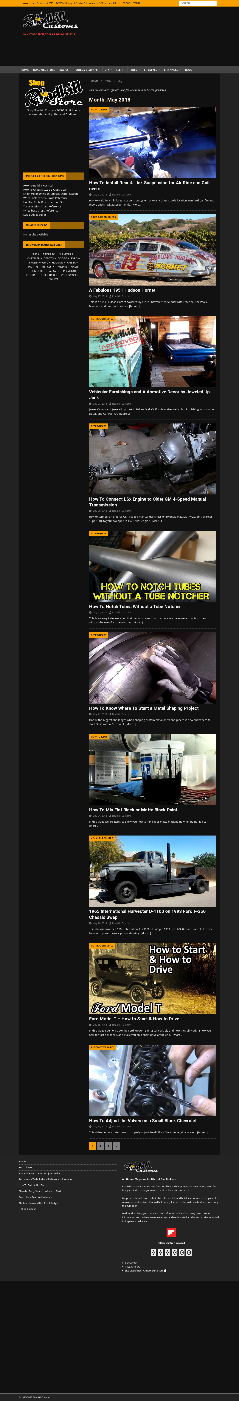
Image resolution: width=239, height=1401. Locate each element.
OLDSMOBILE (35, 271)
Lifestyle (150, 70)
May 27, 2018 (99, 296)
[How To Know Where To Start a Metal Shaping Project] (152, 668)
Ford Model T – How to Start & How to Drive (134, 1018)
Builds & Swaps (86, 70)
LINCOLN (32, 267)
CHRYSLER (33, 258)
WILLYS (53, 279)
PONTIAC (31, 275)
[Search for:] (198, 3)
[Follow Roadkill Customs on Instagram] (160, 1254)
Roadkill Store (44, 70)
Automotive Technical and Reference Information (46, 1179)
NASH (74, 267)
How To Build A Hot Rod (32, 1185)
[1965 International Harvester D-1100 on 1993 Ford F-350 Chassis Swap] (152, 871)
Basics (64, 70)
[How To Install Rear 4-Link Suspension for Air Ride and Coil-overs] (152, 142)
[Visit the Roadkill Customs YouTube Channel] (189, 1254)
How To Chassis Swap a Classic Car (45, 189)
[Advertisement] (152, 36)
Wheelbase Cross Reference (40, 210)
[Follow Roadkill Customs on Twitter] (181, 1254)
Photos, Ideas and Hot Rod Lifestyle (38, 1203)
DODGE (62, 258)
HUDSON (57, 262)
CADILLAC (49, 254)
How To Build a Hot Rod (38, 185)
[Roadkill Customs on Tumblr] (174, 1254)
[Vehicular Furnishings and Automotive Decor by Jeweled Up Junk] (152, 351)
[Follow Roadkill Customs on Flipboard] (171, 1235)
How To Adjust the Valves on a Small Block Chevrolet (143, 1120)
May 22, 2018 (99, 612)
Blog (188, 70)
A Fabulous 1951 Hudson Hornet (122, 290)
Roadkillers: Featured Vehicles (35, 1197)
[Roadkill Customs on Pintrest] (167, 1254)
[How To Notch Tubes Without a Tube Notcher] (152, 566)
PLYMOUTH (70, 271)
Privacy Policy (132, 1267)
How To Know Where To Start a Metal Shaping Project (144, 708)
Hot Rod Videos (27, 1209)
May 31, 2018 (99, 194)
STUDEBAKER (49, 275)
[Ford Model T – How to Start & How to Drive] (152, 978)
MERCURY (48, 267)
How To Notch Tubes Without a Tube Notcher (135, 606)
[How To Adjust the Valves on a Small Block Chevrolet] (152, 1080)
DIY (107, 70)
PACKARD (53, 271)
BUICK (35, 254)
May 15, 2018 (99, 1126)
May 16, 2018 (99, 923)
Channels (171, 70)
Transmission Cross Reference (42, 206)
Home (25, 70)
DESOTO (49, 258)
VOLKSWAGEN (70, 275)
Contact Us (131, 1263)
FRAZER (33, 262)
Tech (119, 70)
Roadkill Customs (121, 194)
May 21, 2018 (99, 714)
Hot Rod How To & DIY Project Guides (39, 1173)
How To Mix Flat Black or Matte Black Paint (133, 810)
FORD (74, 258)
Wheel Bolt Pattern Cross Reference (45, 198)
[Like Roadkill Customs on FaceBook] (153, 1254)
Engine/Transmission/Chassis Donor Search (50, 193)
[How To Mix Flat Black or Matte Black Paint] (152, 769)
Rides (133, 70)
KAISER (71, 262)
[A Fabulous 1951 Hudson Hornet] (152, 250)
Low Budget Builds (34, 214)
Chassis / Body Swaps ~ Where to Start (40, 1191)
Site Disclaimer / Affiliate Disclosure (144, 1270)
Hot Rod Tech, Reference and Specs (45, 202)
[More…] (137, 204)
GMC (45, 262)
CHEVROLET (66, 254)
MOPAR (62, 267)
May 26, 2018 (99, 510)
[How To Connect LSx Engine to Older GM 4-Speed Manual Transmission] (152, 458)
